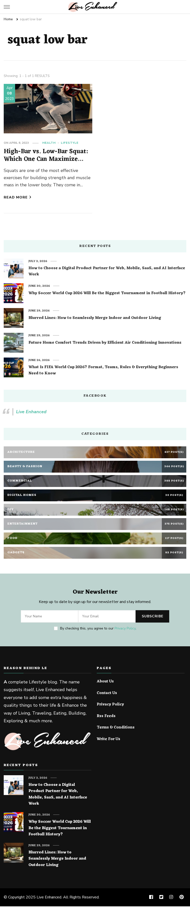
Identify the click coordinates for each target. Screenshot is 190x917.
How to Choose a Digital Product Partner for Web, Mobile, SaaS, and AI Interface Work (106, 271)
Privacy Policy (125, 628)
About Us (105, 681)
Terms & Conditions (116, 727)
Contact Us (107, 693)
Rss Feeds (106, 716)
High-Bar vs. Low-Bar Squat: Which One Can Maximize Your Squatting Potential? (46, 159)
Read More (16, 197)
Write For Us (108, 739)
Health (49, 143)
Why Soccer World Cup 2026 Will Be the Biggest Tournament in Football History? (107, 293)
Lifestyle (69, 143)
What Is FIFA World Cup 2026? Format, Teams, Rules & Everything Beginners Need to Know (103, 370)
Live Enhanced (31, 412)
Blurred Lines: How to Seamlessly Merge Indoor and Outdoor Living (94, 318)
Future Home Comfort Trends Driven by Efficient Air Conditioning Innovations (104, 343)
